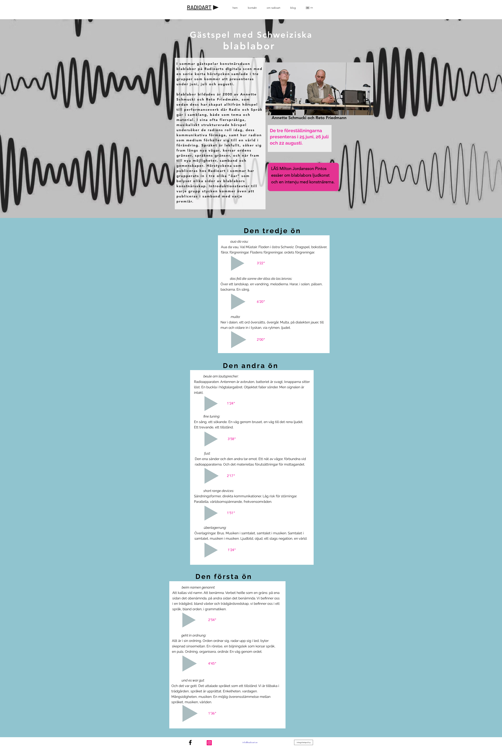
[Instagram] (209, 742)
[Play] (216, 7)
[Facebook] (190, 742)
